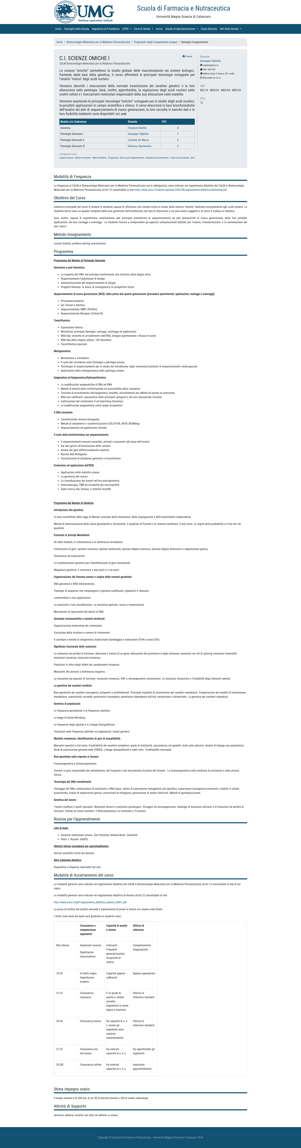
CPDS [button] (127, 28)
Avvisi (160, 28)
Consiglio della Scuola (77, 28)
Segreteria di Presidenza (106, 28)
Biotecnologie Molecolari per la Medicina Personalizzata (98, 42)
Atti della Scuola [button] (231, 28)
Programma (113, 157)
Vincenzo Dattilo (137, 128)
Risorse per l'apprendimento (132, 157)
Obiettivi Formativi (83, 157)
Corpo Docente (210, 28)
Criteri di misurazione (179, 157)
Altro (193, 157)
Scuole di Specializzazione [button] (182, 28)
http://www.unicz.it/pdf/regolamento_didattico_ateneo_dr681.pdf (90, 902)
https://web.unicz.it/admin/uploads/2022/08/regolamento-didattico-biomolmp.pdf (180, 189)
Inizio (59, 28)
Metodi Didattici (99, 157)
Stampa (188, 56)
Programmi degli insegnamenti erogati (155, 42)
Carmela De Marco (138, 140)
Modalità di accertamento (157, 157)
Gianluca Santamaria (139, 146)
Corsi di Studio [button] (144, 28)
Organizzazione (66, 157)
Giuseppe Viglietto (138, 134)
